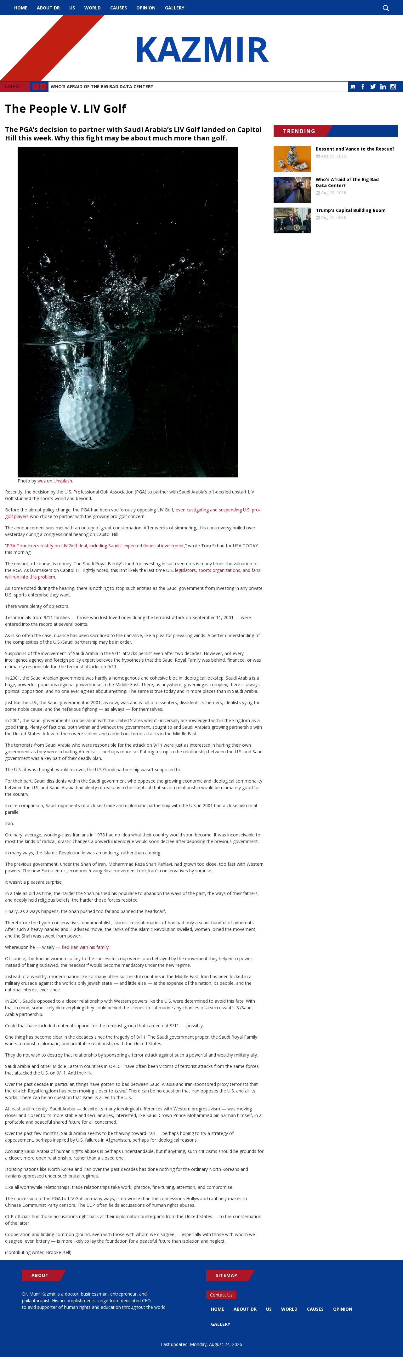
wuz (41, 481)
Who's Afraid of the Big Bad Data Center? (102, 86)
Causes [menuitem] (118, 8)
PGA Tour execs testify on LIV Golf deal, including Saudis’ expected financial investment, (96, 546)
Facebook (363, 87)
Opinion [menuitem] (146, 8)
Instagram (393, 87)
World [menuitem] (92, 8)
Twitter (373, 87)
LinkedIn (383, 87)
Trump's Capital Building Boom (351, 210)
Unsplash (63, 481)
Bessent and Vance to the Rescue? (355, 149)
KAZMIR (201, 48)
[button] (134, 312)
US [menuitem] (72, 8)
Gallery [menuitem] (174, 8)
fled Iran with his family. (86, 947)
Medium (353, 87)
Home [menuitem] (20, 8)
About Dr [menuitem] (48, 8)
